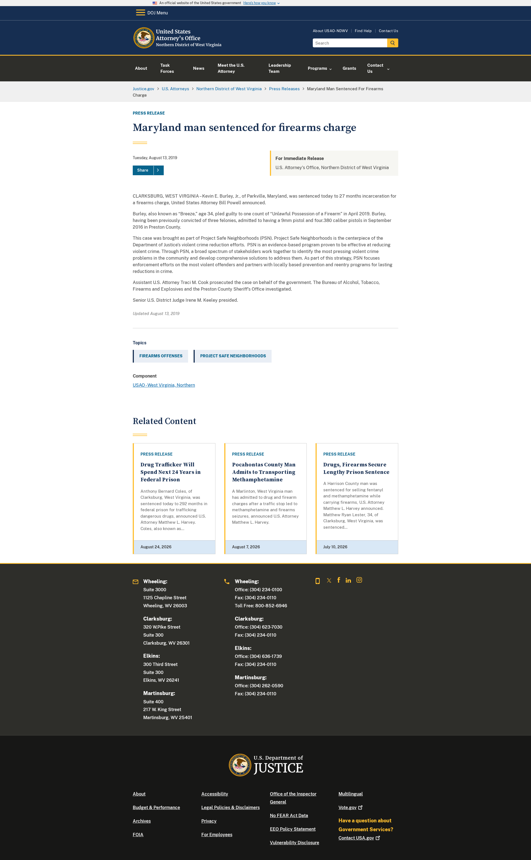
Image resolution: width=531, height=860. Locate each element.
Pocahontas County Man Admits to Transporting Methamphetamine (264, 472)
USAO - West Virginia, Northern (164, 385)
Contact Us (388, 31)
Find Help (363, 31)
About (139, 794)
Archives (142, 821)
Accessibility (214, 794)
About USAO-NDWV (330, 31)
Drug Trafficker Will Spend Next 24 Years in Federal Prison (170, 472)
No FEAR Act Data (289, 815)
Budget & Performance (156, 807)
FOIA (138, 834)
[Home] (178, 48)
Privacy (209, 821)
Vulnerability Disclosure (294, 842)
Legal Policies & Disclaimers (230, 807)
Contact (356, 838)
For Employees (216, 834)
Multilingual (351, 794)
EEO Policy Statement (293, 829)
